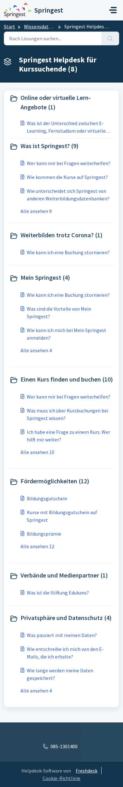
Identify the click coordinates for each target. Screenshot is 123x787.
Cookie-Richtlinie (61, 778)
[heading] (61, 102)
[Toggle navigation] (113, 10)
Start (9, 26)
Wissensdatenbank (44, 26)
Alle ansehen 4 (36, 350)
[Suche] (110, 38)
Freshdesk (86, 770)
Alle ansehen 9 (36, 211)
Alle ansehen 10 (37, 452)
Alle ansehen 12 (37, 546)
